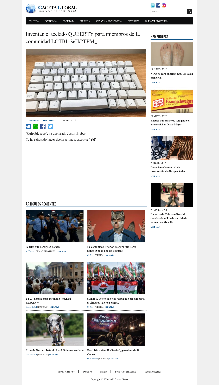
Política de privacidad (125, 371)
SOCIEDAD (68, 21)
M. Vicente (30, 251)
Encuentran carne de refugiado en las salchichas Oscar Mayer (170, 122)
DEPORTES (133, 21)
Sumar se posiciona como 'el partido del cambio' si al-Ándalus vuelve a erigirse (116, 300)
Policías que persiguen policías (43, 247)
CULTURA (85, 21)
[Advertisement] (114, 8)
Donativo (87, 371)
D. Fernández (32, 120)
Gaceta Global (31, 307)
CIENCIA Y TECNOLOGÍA (109, 21)
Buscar (103, 371)
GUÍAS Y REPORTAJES (156, 21)
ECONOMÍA (51, 21)
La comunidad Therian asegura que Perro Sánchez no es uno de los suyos (111, 249)
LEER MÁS (61, 251)
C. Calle (90, 255)
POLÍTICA (34, 21)
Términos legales (153, 371)
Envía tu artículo (66, 371)
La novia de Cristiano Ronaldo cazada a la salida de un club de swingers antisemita (169, 218)
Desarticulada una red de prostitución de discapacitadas (168, 169)
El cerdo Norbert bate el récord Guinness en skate (54, 350)
